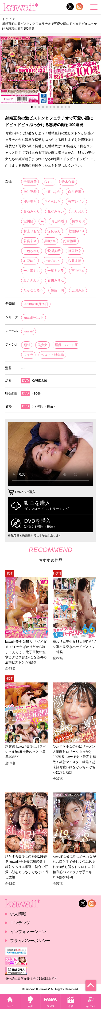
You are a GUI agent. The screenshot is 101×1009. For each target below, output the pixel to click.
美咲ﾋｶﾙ (50, 241)
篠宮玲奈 (74, 251)
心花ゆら (30, 261)
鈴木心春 (68, 182)
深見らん (54, 231)
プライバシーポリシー (30, 940)
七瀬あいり (76, 231)
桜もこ (49, 182)
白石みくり (31, 211)
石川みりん (55, 280)
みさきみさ (31, 280)
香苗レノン (76, 201)
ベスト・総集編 (52, 355)
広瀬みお (78, 290)
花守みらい (55, 211)
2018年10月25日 (35, 304)
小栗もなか (52, 191)
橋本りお (78, 221)
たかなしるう (33, 290)
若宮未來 (30, 241)
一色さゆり (31, 251)
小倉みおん (52, 261)
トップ (6, 19)
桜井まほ (74, 261)
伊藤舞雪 (30, 182)
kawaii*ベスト (33, 317)
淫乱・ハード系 (66, 345)
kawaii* (28, 331)
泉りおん (78, 211)
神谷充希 (30, 191)
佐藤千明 (57, 290)
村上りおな (31, 231)
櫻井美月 (30, 201)
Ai (42, 221)
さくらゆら (52, 201)
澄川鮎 (28, 221)
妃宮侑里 (69, 241)
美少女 (42, 345)
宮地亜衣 (78, 270)
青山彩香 (57, 221)
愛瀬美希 (54, 251)
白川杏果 (74, 191)
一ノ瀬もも (31, 270)
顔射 (26, 345)
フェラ (28, 355)
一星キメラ (55, 270)
